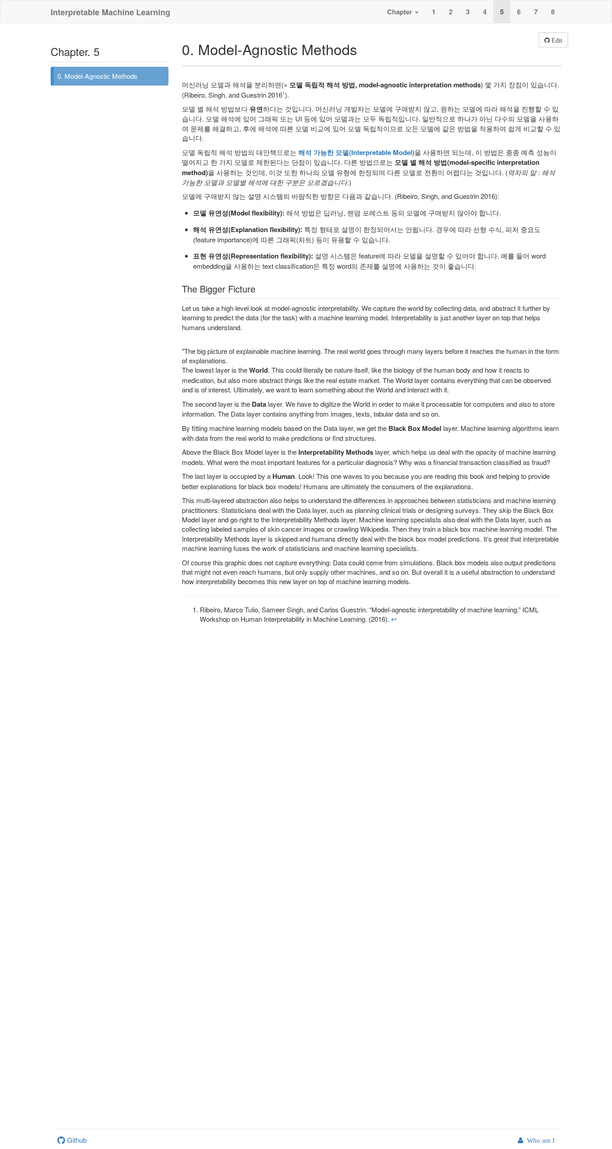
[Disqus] (306, 750)
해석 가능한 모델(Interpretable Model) (356, 152)
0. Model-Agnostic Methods (97, 76)
